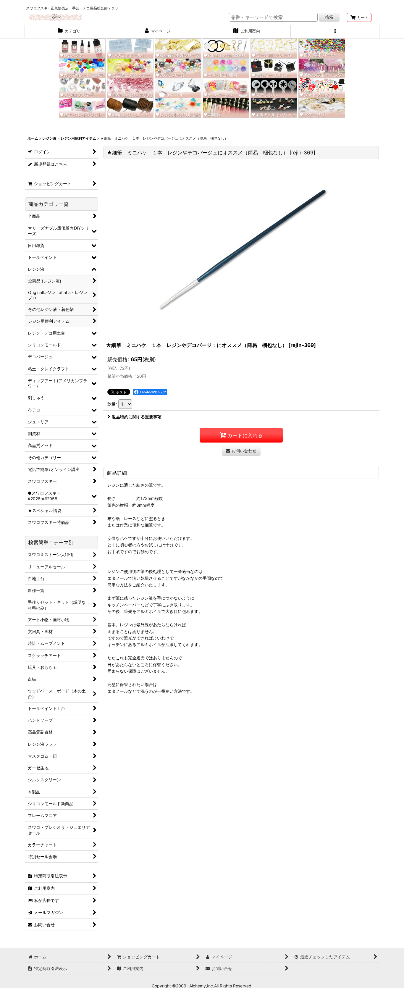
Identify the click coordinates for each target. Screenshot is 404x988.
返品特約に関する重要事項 (136, 416)
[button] (335, 31)
